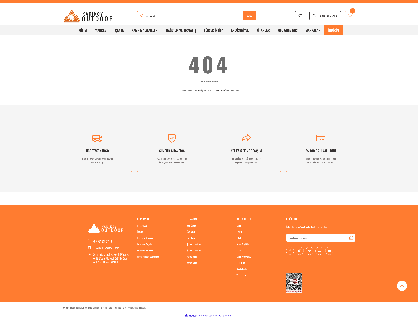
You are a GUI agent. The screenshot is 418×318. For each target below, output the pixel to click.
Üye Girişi (191, 231)
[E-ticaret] (208, 315)
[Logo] (88, 15)
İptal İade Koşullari (145, 244)
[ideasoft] (191, 315)
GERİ (199, 90)
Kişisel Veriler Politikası (147, 250)
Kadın (238, 225)
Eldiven (239, 231)
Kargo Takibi (192, 256)
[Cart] (350, 15)
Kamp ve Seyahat (243, 256)
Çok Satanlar (241, 269)
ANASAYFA (220, 90)
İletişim (140, 231)
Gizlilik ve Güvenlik (145, 238)
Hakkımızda (142, 225)
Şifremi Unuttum (194, 244)
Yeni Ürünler (241, 275)
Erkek (238, 238)
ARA (249, 16)
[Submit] (351, 238)
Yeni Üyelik (191, 225)
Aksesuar (240, 250)
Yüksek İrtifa (241, 262)
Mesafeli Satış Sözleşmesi (148, 256)
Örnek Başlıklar (242, 244)
